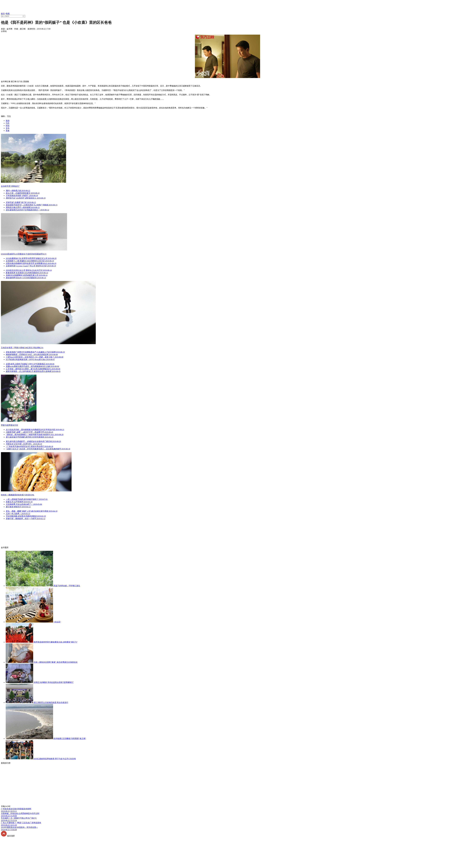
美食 (7, 131)
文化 (7, 128)
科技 (7, 126)
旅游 (7, 121)
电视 (8, 14)
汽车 (7, 123)
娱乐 (3, 14)
